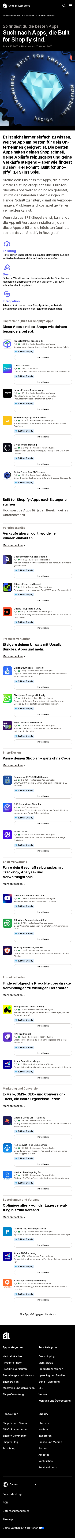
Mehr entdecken (13, 545)
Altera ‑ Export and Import (27, 584)
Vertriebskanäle (12, 1356)
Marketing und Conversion (19, 1387)
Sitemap (8, 1519)
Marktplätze (46, 1362)
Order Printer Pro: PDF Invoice (29, 472)
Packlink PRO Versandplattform (30, 1228)
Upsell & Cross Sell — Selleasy (29, 1117)
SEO (41, 1387)
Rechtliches (46, 1461)
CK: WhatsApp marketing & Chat (30, 920)
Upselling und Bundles (52, 1375)
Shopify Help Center (15, 1423)
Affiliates (44, 1454)
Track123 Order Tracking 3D (28, 341)
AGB (5, 1502)
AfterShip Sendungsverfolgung (30, 1280)
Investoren (45, 1435)
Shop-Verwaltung (13, 1394)
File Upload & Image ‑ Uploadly (30, 695)
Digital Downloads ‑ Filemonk (29, 668)
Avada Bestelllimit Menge (27, 1061)
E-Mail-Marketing (49, 1381)
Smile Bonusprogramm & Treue (30, 417)
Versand (43, 1394)
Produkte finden (12, 1362)
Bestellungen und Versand (19, 1375)
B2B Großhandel (22, 1034)
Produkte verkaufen (15, 1368)
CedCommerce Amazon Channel (30, 556)
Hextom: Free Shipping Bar (27, 1172)
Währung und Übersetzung (55, 1400)
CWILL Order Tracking (25, 444)
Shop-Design (10, 1381)
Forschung (9, 1448)
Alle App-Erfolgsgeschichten (37, 1314)
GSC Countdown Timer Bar (28, 804)
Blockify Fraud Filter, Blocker (28, 947)
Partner (43, 1448)
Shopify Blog (10, 1441)
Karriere (43, 1429)
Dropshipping (47, 1356)
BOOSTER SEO (21, 831)
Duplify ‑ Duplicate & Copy (27, 608)
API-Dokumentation (15, 1429)
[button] (37, 349)
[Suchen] (64, 5)
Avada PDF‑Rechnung (25, 1253)
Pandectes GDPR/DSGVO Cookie (31, 777)
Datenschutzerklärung (16, 1510)
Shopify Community (15, 1435)
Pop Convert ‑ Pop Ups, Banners (30, 1145)
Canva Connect (22, 365)
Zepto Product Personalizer (28, 722)
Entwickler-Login (13, 1494)
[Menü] (70, 5)
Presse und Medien (50, 1441)
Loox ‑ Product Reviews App (29, 390)
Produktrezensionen (51, 1368)
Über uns (44, 1423)
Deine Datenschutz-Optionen (20, 1527)
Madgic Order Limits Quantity (29, 1006)
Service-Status (48, 1467)
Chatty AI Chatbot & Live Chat (29, 895)
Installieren (43, 357)
